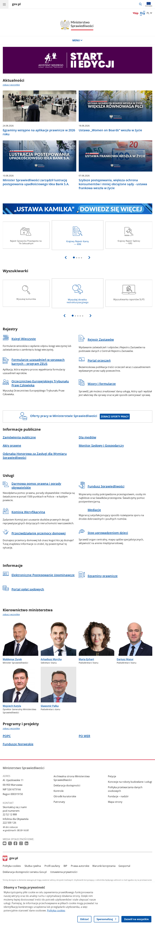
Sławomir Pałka (50, 706)
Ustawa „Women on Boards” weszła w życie (110, 130)
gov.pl (13, 858)
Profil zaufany (52, 866)
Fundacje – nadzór (118, 796)
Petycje (112, 776)
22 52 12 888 (10, 814)
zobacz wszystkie (11, 84)
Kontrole (59, 791)
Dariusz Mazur (125, 659)
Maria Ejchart (86, 659)
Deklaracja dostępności (67, 785)
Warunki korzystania (103, 866)
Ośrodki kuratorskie (65, 796)
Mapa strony (115, 801)
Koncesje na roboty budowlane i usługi (130, 781)
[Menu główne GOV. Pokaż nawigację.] (4, 4)
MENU (76, 40)
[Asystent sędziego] (77, 60)
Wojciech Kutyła (12, 706)
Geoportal (124, 866)
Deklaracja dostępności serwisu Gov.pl (25, 872)
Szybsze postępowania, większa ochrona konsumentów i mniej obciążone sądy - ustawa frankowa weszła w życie (113, 184)
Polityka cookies (12, 866)
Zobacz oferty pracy (115, 416)
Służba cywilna (33, 866)
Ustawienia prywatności (63, 872)
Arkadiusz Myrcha (51, 659)
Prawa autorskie (80, 866)
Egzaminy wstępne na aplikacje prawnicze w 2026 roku (39, 132)
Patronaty (59, 801)
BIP (65, 866)
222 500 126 (9, 822)
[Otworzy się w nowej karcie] (5, 843)
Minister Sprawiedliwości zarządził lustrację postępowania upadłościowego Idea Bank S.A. (36, 182)
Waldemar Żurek (12, 659)
